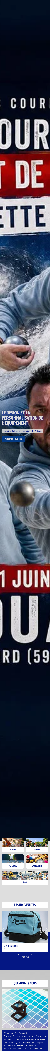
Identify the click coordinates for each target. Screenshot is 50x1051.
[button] (3, 929)
